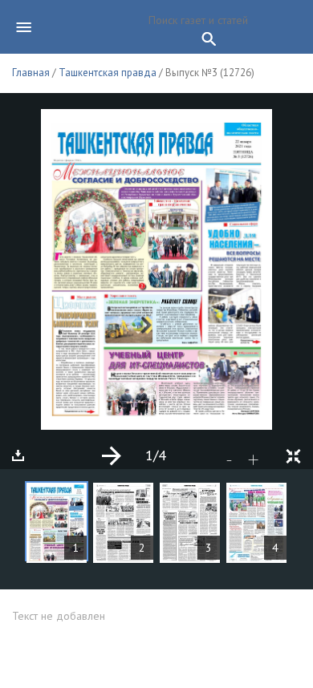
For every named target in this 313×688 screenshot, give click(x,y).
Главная (31, 72)
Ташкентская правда (107, 72)
